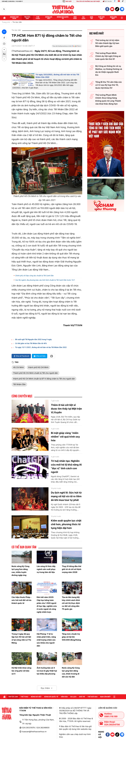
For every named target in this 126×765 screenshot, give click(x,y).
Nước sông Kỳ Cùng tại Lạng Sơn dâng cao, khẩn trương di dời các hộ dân (71, 672)
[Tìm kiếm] (4, 9)
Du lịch (83, 17)
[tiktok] (117, 9)
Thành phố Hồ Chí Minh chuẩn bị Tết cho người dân (35, 373)
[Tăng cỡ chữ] (4, 49)
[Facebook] (114, 1)
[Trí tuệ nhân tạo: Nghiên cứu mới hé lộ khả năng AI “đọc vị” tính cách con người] (30, 467)
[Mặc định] (4, 54)
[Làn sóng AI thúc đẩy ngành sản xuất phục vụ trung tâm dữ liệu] (47, 557)
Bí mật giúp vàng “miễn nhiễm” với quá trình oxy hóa (65, 436)
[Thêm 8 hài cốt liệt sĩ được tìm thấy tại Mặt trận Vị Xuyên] (30, 411)
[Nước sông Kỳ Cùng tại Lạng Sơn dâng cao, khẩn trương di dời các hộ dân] (72, 658)
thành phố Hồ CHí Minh (38, 367)
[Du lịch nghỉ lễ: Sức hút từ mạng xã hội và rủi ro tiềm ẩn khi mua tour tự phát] (30, 498)
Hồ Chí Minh (18, 367)
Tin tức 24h (27, 17)
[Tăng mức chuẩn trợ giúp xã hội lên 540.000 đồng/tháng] (72, 624)
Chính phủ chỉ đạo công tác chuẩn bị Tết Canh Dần (34, 276)
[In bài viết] (4, 43)
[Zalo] (122, 9)
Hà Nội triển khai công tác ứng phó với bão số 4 (21, 671)
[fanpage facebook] (107, 9)
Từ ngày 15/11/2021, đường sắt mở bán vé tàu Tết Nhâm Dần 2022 (41, 347)
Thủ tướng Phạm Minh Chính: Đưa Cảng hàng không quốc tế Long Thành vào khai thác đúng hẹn (108, 99)
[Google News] (66, 46)
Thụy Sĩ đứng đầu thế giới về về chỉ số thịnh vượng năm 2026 (71, 569)
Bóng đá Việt (48, 17)
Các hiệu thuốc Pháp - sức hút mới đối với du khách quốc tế (21, 600)
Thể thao (38, 17)
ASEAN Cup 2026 (14, 17)
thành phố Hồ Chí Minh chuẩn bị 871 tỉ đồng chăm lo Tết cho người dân (44, 379)
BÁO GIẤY (69, 1)
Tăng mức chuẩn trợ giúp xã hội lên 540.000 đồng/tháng (71, 637)
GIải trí (91, 17)
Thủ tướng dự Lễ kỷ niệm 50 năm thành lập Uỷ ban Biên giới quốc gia (107, 43)
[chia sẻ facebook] (4, 37)
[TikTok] (123, 1)
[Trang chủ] (4, 17)
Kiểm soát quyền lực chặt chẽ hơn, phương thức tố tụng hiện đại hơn (66, 524)
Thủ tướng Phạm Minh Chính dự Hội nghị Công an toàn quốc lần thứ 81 (108, 56)
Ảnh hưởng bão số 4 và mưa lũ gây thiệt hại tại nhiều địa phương (47, 671)
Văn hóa (75, 17)
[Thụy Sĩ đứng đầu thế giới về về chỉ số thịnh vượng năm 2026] (72, 557)
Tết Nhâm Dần (19, 384)
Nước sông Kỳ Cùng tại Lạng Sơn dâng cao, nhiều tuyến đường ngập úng (20, 570)
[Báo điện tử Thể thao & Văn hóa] (63, 9)
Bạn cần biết (113, 17)
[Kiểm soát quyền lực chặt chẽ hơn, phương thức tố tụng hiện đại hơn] (30, 526)
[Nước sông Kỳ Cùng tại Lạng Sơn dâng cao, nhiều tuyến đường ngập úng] (22, 557)
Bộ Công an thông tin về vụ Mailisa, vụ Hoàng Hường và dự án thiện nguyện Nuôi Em (108, 70)
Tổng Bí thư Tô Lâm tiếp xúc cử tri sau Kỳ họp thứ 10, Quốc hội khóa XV (108, 85)
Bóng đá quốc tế (63, 17)
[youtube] (112, 9)
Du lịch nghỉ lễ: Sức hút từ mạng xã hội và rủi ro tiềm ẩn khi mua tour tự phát (66, 496)
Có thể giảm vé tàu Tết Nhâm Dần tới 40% (31, 343)
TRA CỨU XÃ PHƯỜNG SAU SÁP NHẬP (88, 1)
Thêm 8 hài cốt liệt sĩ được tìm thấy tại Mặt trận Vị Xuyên (66, 409)
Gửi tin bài (108, 1)
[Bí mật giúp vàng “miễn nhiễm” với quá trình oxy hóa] (30, 439)
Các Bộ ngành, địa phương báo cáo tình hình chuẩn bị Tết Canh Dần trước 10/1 (45, 280)
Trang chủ (6, 22)
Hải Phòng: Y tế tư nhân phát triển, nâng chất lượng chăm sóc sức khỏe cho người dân (46, 640)
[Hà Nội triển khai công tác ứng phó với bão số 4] (22, 658)
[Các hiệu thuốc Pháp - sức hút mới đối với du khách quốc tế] (22, 588)
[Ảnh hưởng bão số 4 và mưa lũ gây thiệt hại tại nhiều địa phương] (47, 658)
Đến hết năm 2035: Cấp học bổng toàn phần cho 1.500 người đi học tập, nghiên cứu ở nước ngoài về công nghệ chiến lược (47, 604)
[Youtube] (119, 1)
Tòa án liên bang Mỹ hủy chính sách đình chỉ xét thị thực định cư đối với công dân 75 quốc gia (71, 603)
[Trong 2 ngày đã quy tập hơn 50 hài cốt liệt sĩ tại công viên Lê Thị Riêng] (22, 624)
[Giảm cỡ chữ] (4, 59)
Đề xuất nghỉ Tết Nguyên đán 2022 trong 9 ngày (33, 340)
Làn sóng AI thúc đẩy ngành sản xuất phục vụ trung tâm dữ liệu (46, 569)
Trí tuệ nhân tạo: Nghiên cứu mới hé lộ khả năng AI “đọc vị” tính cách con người (66, 466)
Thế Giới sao (101, 17)
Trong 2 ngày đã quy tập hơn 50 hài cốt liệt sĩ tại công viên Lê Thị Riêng (21, 638)
